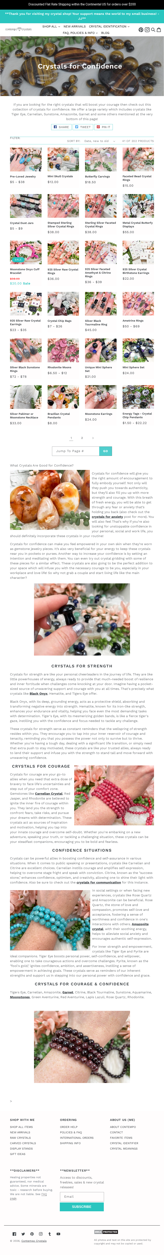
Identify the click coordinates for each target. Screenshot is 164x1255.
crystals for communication (99, 882)
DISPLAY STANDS (21, 1148)
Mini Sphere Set (133, 367)
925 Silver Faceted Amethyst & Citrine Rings (98, 272)
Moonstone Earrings (98, 413)
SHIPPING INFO (70, 1143)
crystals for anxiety (107, 517)
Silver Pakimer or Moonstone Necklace (24, 415)
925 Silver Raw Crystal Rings (63, 271)
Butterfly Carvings (97, 176)
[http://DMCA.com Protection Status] (106, 1233)
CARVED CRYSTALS (23, 1143)
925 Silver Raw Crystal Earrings (25, 322)
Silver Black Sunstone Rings (25, 369)
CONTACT (116, 1132)
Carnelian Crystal (48, 794)
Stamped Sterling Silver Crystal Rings (61, 224)
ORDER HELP (69, 1126)
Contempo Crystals (34, 1240)
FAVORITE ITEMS (121, 1137)
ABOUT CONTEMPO (123, 1126)
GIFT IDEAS (17, 1154)
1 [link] (71, 438)
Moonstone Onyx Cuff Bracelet (24, 271)
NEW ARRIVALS (20, 1132)
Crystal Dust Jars (21, 223)
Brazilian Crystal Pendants (59, 415)
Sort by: (73, 141)
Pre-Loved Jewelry (23, 176)
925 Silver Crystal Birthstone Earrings (136, 271)
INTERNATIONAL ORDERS (77, 1137)
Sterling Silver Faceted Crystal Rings (100, 224)
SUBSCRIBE (81, 1206)
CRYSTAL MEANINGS (124, 1148)
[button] (153, 29)
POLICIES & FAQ (71, 1132)
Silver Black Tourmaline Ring (96, 322)
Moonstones (20, 997)
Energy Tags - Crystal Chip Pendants (137, 415)
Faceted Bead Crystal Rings (137, 178)
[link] (82, 4)
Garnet (67, 992)
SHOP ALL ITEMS (21, 1126)
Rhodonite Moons (59, 367)
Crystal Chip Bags (59, 320)
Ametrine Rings (133, 320)
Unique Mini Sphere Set (98, 369)
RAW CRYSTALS (20, 1137)
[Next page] (92, 438)
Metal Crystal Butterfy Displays (138, 224)
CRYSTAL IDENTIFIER (124, 1143)
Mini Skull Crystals (60, 176)
